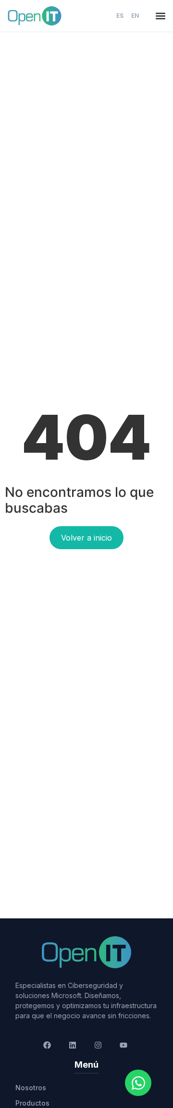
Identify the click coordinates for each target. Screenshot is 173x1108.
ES (120, 15)
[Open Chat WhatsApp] (138, 1083)
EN (135, 15)
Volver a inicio (86, 537)
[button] (160, 16)
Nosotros (30, 1088)
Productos (32, 1103)
